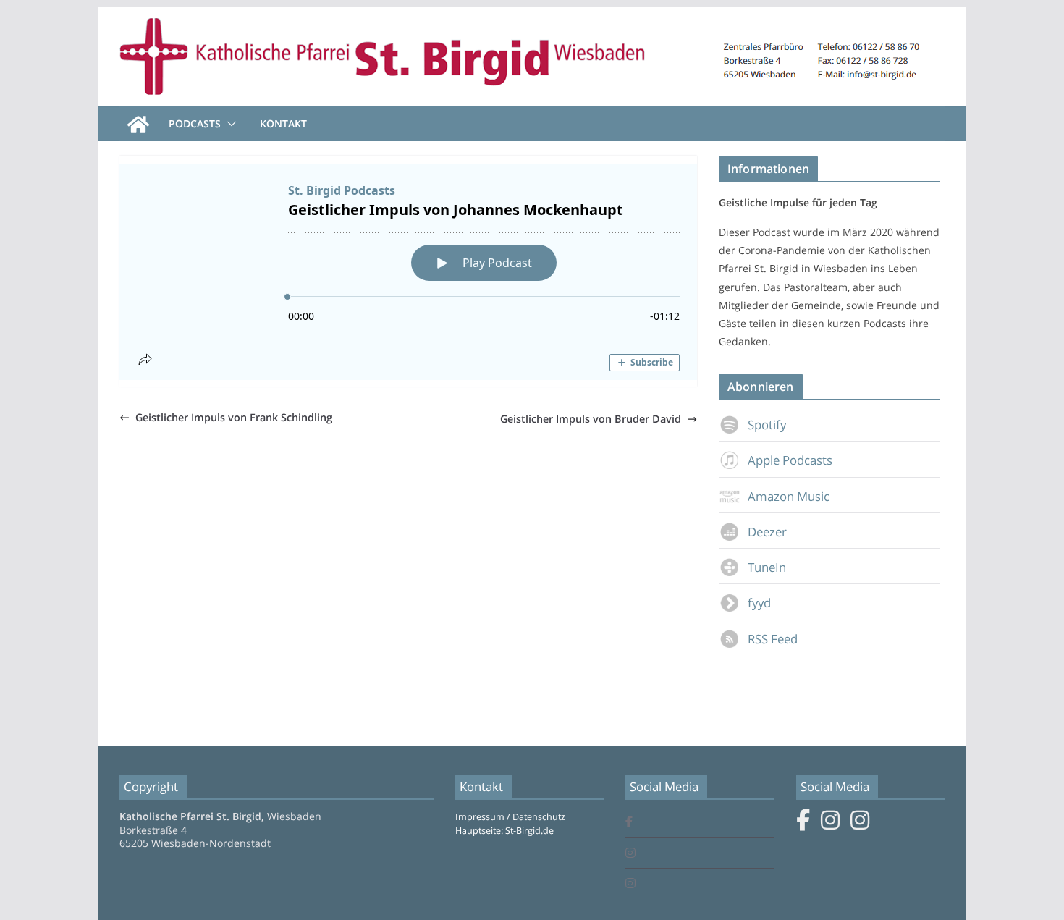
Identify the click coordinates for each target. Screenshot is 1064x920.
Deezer (767, 531)
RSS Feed (773, 638)
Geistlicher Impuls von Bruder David (590, 419)
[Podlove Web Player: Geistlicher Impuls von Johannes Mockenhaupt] (408, 272)
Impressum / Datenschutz (510, 817)
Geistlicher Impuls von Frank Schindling (233, 417)
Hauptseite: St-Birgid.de (504, 830)
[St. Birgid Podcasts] (532, 17)
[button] (229, 124)
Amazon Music (788, 496)
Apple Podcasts (790, 460)
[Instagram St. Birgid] (630, 854)
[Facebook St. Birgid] (629, 822)
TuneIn (767, 567)
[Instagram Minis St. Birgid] (630, 884)
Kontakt (283, 123)
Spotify (767, 424)
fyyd (759, 602)
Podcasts (195, 123)
